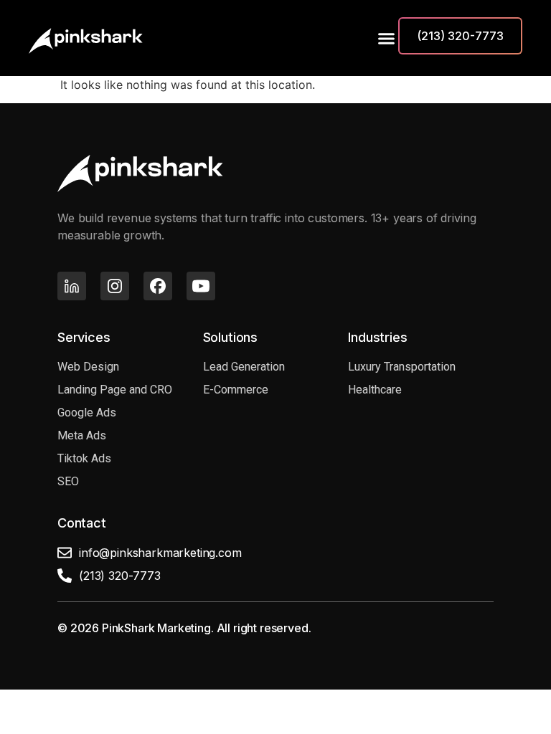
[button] (384, 38)
